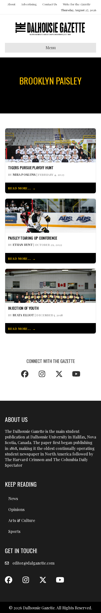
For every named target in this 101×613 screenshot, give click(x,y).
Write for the (76, 4)
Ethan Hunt (23, 245)
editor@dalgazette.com (33, 563)
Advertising (29, 4)
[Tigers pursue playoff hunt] (50, 144)
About (11, 4)
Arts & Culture (21, 520)
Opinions (16, 509)
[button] (24, 374)
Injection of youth (23, 308)
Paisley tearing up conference (32, 238)
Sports (14, 531)
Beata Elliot (23, 315)
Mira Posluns (24, 174)
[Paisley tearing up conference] (50, 215)
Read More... (19, 188)
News (13, 498)
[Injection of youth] (50, 285)
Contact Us (49, 4)
